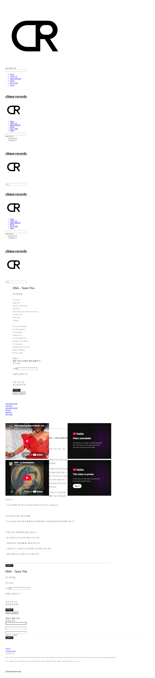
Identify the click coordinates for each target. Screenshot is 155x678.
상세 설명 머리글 (11, 404)
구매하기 (9, 565)
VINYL (12, 74)
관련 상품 (8, 414)
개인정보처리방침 (10, 651)
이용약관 (7, 648)
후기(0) (8, 410)
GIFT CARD (14, 83)
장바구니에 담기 (11, 612)
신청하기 (9, 637)
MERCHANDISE (15, 79)
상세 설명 (8, 406)
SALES (12, 85)
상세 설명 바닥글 (11, 408)
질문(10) (8, 412)
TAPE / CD (13, 76)
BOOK (12, 81)
